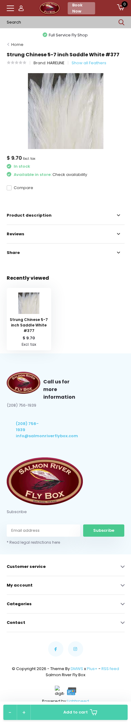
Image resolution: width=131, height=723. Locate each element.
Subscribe (103, 530)
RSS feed (110, 669)
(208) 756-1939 (27, 427)
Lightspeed (78, 701)
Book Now (77, 8)
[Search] (122, 22)
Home (17, 44)
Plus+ (92, 669)
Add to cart (75, 712)
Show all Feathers (89, 63)
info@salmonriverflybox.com (30, 436)
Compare (23, 188)
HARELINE (56, 63)
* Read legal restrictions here (33, 542)
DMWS (77, 669)
